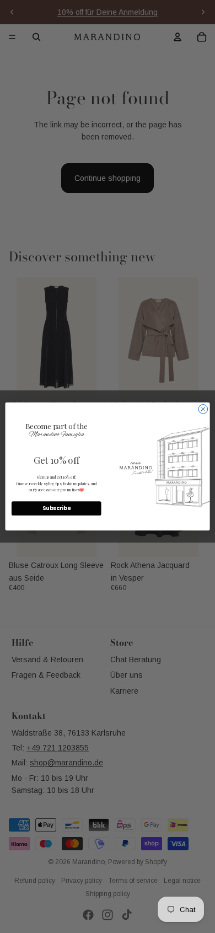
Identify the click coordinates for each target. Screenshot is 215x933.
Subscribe (56, 508)
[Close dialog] (203, 409)
